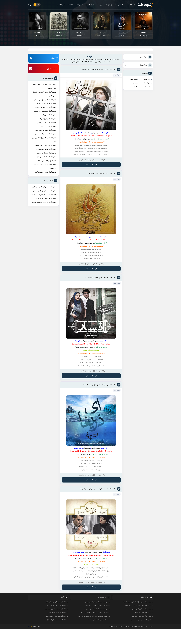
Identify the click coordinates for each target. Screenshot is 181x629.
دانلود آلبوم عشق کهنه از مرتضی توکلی (44, 187)
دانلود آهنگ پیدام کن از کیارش (46, 123)
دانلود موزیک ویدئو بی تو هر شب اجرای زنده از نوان (94, 613)
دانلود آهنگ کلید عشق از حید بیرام (45, 107)
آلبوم (101, 5)
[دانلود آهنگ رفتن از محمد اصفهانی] (37, 21)
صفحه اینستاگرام (52, 69)
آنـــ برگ (30, 626)
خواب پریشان (122, 34)
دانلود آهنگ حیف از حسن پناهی (46, 104)
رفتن (38, 34)
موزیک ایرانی (120, 5)
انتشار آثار (70, 5)
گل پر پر (58, 34)
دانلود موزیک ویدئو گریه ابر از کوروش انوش (97, 606)
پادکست (147, 87)
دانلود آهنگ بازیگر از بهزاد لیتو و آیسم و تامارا (44, 140)
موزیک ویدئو (109, 5)
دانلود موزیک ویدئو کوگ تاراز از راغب (98, 620)
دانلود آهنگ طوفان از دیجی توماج (45, 130)
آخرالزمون (80, 34)
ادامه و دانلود (90, 164)
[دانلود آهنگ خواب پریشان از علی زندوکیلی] (122, 21)
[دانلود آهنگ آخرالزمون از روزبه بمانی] (80, 21)
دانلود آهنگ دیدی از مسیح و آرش (45, 172)
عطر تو (143, 34)
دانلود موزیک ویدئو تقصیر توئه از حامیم (97, 609)
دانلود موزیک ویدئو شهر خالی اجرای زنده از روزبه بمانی (93, 616)
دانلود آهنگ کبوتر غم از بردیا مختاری (45, 111)
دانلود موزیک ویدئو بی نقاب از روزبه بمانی (97, 602)
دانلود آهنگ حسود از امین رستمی (45, 134)
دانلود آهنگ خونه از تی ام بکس (46, 153)
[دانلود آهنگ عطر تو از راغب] (143, 21)
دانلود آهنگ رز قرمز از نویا (48, 119)
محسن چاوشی (96, 133)
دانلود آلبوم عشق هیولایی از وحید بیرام (44, 195)
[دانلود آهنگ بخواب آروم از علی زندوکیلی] (101, 21)
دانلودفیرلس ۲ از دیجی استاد (47, 161)
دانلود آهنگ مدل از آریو (48, 115)
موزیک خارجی (133, 80)
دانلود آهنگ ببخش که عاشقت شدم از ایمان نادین (44, 94)
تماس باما (80, 5)
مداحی (135, 83)
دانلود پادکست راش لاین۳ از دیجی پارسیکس (45, 166)
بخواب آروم (101, 34)
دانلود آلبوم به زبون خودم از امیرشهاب (56, 620)
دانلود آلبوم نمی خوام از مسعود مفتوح (44, 202)
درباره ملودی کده (91, 5)
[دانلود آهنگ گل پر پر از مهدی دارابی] (58, 21)
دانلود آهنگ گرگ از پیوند (48, 126)
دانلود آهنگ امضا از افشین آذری (46, 157)
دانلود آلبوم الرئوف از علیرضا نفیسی (45, 198)
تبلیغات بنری (61, 5)
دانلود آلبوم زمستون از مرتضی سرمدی (44, 191)
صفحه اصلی (131, 5)
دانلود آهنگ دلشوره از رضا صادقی (45, 145)
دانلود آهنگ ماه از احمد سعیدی (46, 149)
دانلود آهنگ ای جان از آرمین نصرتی (45, 100)
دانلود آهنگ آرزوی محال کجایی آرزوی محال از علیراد (44, 86)
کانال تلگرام (54, 58)
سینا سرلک (87, 133)
